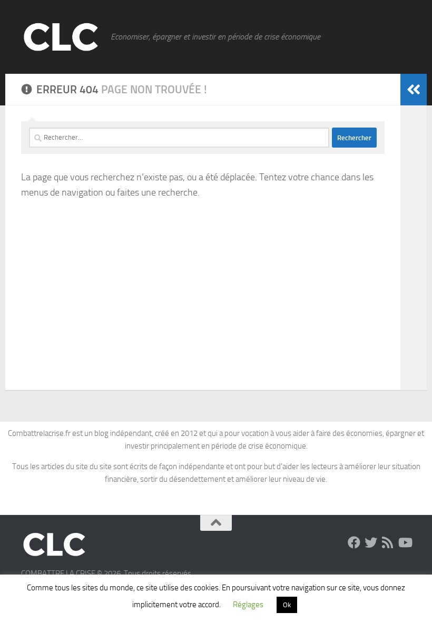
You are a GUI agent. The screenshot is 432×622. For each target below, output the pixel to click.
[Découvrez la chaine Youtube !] (404, 542)
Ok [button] (287, 605)
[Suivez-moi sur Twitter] (371, 542)
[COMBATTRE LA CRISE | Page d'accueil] (60, 37)
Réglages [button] (248, 604)
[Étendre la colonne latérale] (413, 89)
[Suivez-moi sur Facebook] (354, 542)
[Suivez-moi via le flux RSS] (387, 542)
